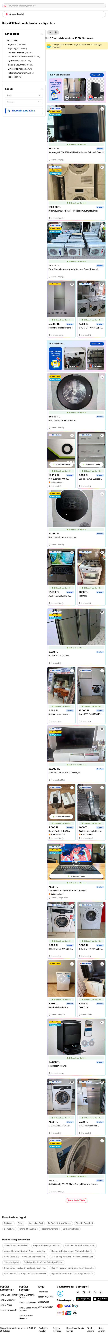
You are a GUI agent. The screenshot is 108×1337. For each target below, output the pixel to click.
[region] (76, 89)
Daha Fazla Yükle (76, 1200)
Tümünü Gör (96, 75)
